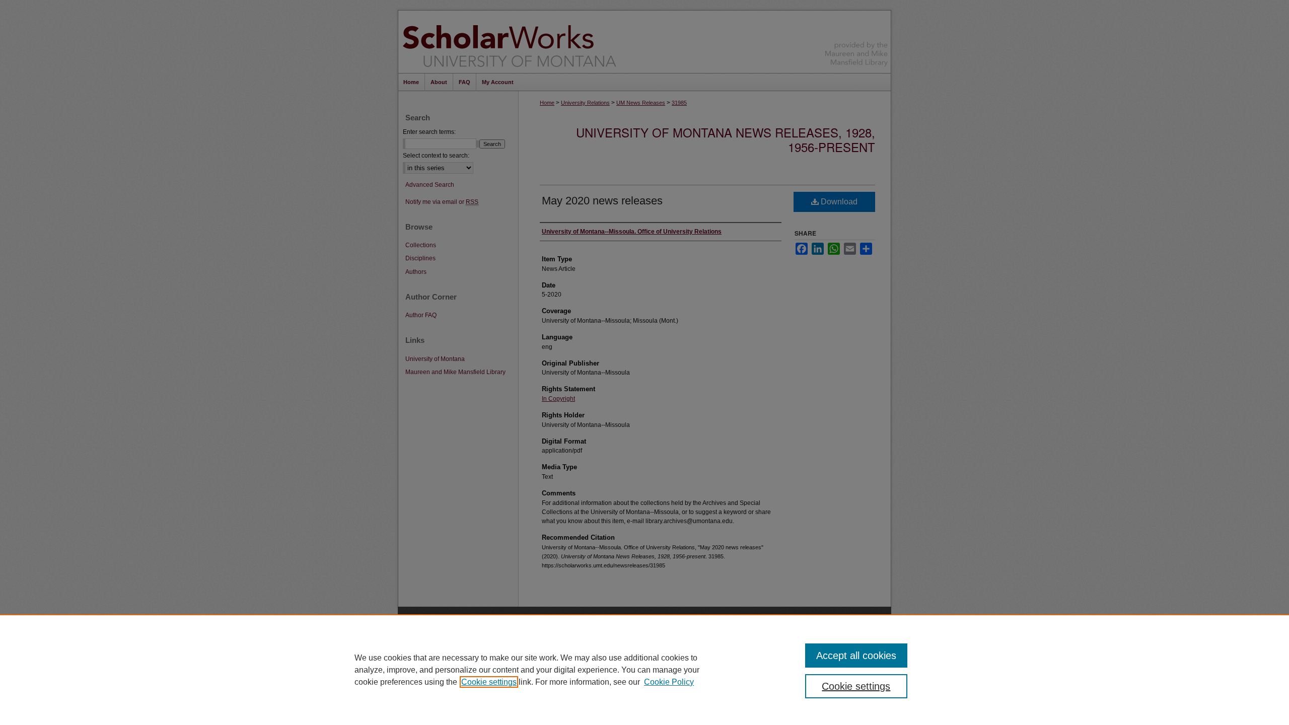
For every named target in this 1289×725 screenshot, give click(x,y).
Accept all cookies (856, 655)
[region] (644, 669)
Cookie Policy (669, 682)
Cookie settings (489, 682)
